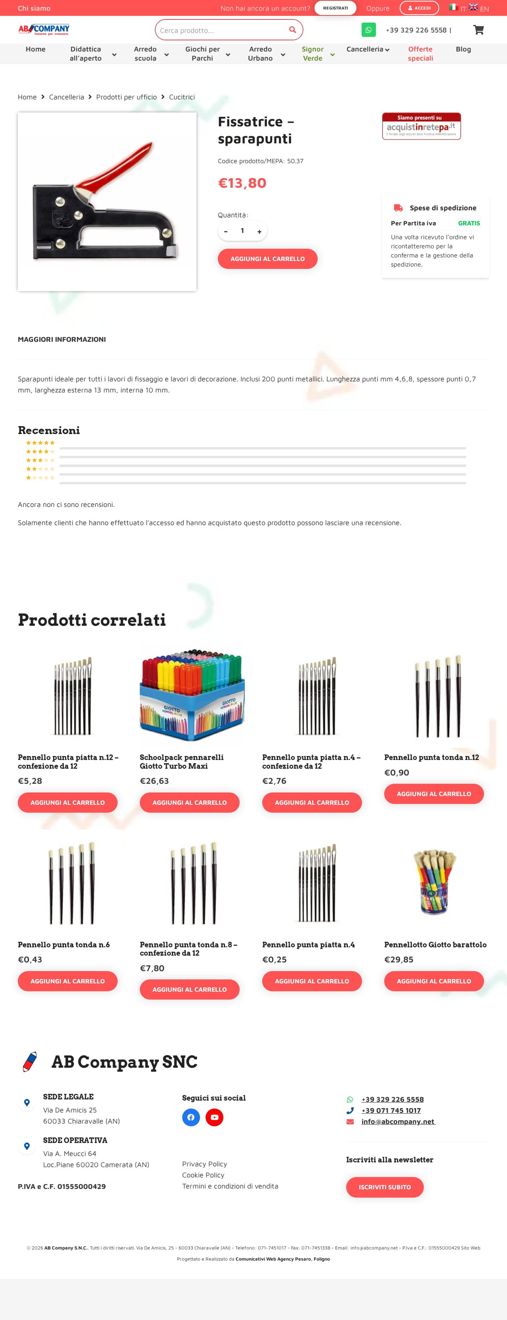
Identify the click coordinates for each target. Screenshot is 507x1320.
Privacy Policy (204, 1164)
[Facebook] (191, 1117)
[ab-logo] (44, 30)
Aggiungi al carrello (268, 258)
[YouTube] (214, 1117)
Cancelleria (66, 97)
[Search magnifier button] (293, 30)
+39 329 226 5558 (393, 1099)
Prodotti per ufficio (126, 97)
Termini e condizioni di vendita (230, 1186)
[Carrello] (478, 30)
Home (27, 97)
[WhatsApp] (369, 30)
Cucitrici (182, 97)
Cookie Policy (203, 1175)
